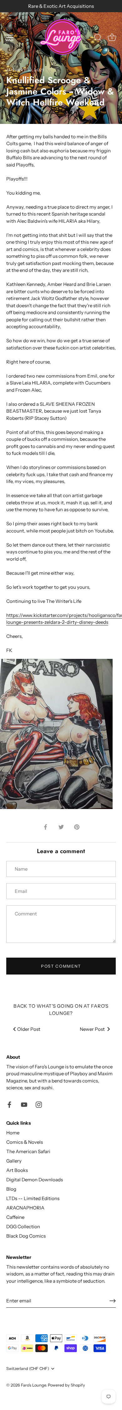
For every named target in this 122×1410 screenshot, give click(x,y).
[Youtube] (24, 1104)
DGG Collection (23, 1226)
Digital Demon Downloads (34, 1180)
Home (12, 1133)
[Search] (98, 38)
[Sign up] (112, 1301)
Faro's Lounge (33, 1385)
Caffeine (15, 1217)
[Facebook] (9, 1104)
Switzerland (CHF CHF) (27, 1368)
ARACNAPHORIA (25, 1208)
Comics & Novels (24, 1142)
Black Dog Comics (26, 1236)
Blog (11, 1189)
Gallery (14, 1161)
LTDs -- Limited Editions (32, 1198)
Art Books (17, 1170)
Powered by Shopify (66, 1385)
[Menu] (10, 37)
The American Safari (28, 1151)
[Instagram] (39, 1104)
